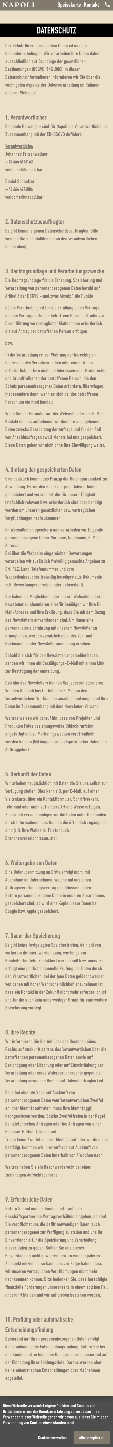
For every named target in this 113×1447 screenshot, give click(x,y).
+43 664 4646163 (19, 162)
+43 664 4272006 (19, 190)
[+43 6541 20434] (104, 5)
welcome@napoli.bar (24, 170)
